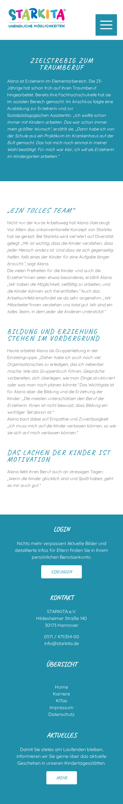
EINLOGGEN (61, 572)
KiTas (61, 700)
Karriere (61, 694)
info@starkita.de (61, 643)
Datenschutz (61, 714)
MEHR (61, 778)
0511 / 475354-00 (61, 636)
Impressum (61, 707)
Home (61, 687)
